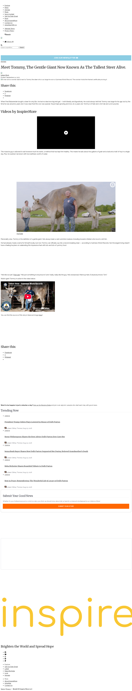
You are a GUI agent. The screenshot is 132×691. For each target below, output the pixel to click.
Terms (3, 689)
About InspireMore (11, 21)
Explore (7, 5)
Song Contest (9, 14)
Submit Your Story (66, 506)
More (6, 18)
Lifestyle (7, 416)
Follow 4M (10, 42)
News (6, 7)
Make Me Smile (10, 671)
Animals (7, 10)
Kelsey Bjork (5, 75)
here (40, 315)
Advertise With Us (11, 25)
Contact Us (8, 23)
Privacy (8, 689)
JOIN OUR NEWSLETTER (66, 58)
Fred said (16, 275)
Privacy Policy (9, 31)
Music (7, 12)
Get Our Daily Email (11, 16)
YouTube (20, 234)
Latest (7, 669)
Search (8, 34)
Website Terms (10, 29)
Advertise (8, 683)
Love (6, 673)
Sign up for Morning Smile (42, 405)
